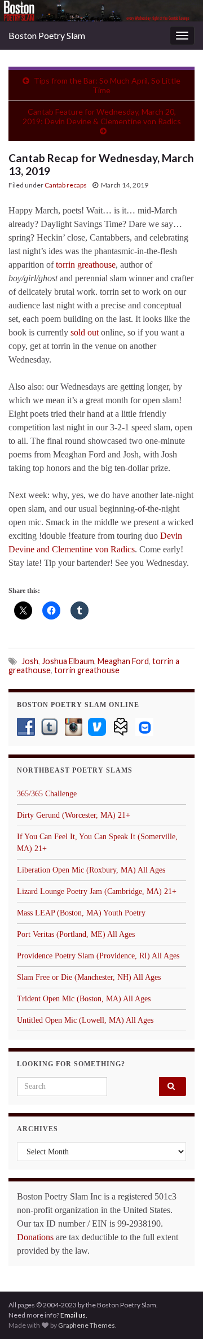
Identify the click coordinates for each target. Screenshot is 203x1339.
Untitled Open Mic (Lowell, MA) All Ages (85, 1020)
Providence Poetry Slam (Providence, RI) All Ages (98, 956)
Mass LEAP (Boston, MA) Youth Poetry (81, 913)
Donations (35, 1237)
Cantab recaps (66, 185)
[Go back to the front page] (101, 10)
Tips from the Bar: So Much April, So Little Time (107, 85)
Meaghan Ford (123, 661)
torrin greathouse (86, 264)
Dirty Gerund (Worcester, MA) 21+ (73, 815)
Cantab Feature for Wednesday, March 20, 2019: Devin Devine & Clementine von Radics (102, 116)
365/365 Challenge (47, 794)
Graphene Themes (86, 1325)
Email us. (73, 1315)
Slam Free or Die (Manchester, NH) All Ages (89, 977)
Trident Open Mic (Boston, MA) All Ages (84, 999)
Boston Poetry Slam (46, 35)
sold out (84, 332)
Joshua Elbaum (68, 661)
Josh (29, 661)
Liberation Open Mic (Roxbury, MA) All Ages (91, 870)
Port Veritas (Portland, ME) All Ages (76, 934)
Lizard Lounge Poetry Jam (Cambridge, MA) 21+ (96, 891)
